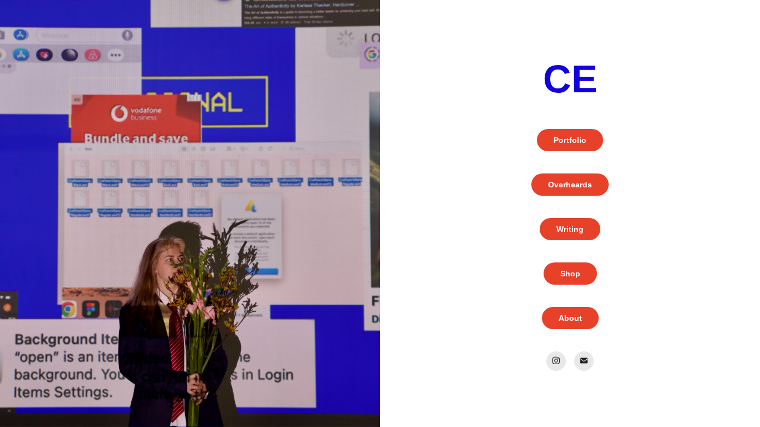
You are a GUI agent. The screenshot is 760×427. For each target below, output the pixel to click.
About (570, 318)
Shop (570, 273)
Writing (570, 229)
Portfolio (570, 140)
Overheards (570, 184)
